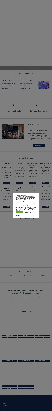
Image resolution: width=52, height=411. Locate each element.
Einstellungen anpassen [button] (27, 212)
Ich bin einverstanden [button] (19, 212)
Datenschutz (18, 215)
